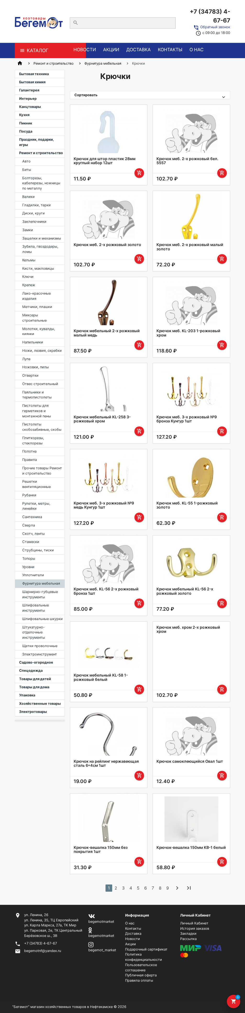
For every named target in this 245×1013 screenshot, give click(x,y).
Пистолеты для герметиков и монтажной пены (36, 410)
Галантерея (29, 90)
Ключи (27, 276)
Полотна (29, 451)
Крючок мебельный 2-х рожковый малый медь (107, 333)
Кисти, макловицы (38, 268)
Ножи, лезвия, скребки (42, 350)
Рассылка (188, 939)
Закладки (188, 933)
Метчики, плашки (37, 307)
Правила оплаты (139, 980)
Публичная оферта (141, 975)
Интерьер (28, 98)
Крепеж (28, 285)
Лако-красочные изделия (36, 296)
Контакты (170, 49)
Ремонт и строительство (53, 63)
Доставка (138, 49)
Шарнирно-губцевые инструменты (40, 594)
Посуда (25, 131)
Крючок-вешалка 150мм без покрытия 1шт (101, 849)
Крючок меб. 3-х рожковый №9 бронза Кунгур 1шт (186, 419)
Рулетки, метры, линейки (36, 506)
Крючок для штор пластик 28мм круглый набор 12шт (104, 161)
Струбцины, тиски (38, 550)
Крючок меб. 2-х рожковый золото (107, 244)
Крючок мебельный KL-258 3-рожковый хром (102, 419)
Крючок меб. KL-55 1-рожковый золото (187, 505)
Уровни (28, 567)
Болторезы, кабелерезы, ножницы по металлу (41, 183)
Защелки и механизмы (41, 238)
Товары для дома (34, 687)
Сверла (28, 525)
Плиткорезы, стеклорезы (33, 440)
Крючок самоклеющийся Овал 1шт (189, 761)
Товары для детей (35, 679)
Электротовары (33, 712)
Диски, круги (33, 213)
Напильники (32, 342)
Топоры (28, 558)
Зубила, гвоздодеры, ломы (40, 249)
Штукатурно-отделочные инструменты (33, 632)
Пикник (25, 123)
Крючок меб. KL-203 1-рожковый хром (188, 333)
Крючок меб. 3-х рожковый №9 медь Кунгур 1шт (104, 505)
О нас (196, 49)
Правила (29, 460)
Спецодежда (31, 670)
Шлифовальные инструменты (35, 608)
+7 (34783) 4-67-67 (210, 16)
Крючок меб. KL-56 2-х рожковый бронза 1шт (106, 591)
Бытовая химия (32, 82)
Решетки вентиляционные (36, 484)
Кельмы (28, 260)
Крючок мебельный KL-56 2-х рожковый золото (184, 591)
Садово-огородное (36, 662)
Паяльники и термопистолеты (37, 395)
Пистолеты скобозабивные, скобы (41, 427)
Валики (28, 197)
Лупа (26, 359)
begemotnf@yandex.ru (42, 951)
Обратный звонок (215, 27)
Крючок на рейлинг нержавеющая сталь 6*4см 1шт (106, 763)
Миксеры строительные (34, 318)
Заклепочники (34, 221)
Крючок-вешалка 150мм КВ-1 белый (191, 847)
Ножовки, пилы (35, 367)
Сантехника (32, 517)
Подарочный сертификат (146, 949)
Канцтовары (30, 107)
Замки (27, 230)
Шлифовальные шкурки (42, 619)
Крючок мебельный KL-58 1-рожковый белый (101, 677)
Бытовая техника (34, 74)
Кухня (24, 115)
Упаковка (27, 695)
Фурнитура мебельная (102, 63)
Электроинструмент (39, 654)
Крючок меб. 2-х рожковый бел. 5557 (187, 161)
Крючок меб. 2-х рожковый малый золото (189, 246)
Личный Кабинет (194, 923)
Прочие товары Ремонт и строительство (42, 471)
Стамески (30, 542)
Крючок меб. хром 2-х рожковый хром (188, 629)
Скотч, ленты (33, 534)
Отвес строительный (40, 384)
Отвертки (30, 375)
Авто (26, 161)
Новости (84, 49)
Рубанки (29, 495)
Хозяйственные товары (40, 703)
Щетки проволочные (39, 646)
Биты (26, 170)
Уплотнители (33, 575)
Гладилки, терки (36, 205)
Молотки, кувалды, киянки (38, 331)
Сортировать (86, 95)
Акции (111, 49)
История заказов (194, 928)
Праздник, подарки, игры (36, 142)
